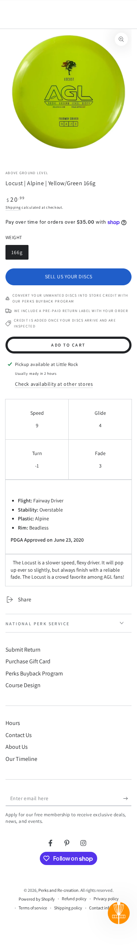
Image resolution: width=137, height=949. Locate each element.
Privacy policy (106, 898)
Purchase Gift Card (27, 661)
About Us (16, 747)
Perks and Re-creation (58, 890)
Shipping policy (68, 907)
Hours (12, 723)
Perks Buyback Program (34, 673)
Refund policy (74, 898)
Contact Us (18, 735)
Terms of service (33, 907)
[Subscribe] (127, 799)
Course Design (23, 685)
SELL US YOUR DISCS (68, 276)
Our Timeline (21, 759)
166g (19, 254)
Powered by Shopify (37, 899)
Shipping (13, 207)
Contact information (107, 907)
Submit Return (23, 649)
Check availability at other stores (54, 384)
